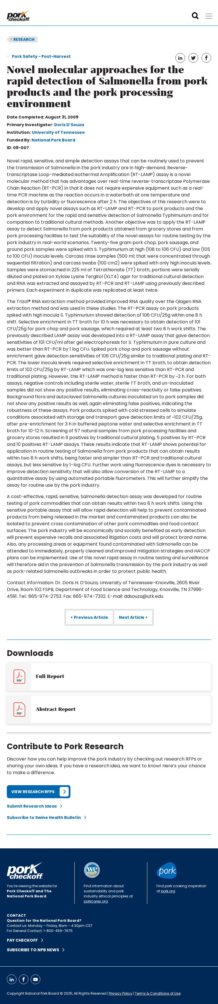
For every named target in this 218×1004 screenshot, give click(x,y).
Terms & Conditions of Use (158, 993)
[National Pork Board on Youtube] (35, 979)
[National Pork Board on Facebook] (23, 979)
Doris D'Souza (69, 125)
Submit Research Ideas (33, 806)
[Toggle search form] (195, 16)
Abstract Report (56, 709)
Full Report (50, 676)
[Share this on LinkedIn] (180, 58)
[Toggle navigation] (209, 16)
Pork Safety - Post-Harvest (41, 56)
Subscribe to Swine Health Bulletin (45, 817)
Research (22, 39)
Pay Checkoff (24, 940)
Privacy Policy (120, 993)
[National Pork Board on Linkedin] (11, 979)
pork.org (168, 891)
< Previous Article (89, 617)
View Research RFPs (32, 792)
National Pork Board (53, 140)
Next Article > (133, 617)
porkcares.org (96, 901)
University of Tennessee (58, 132)
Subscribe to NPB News (34, 950)
